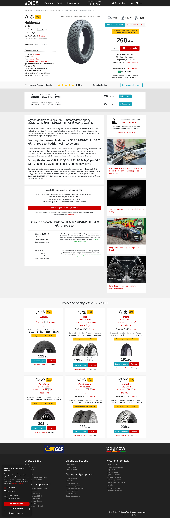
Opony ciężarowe (72, 491)
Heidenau (36, 54)
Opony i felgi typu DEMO (33, 496)
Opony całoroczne (72, 470)
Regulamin (111, 470)
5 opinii (92, 329)
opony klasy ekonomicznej (39, 61)
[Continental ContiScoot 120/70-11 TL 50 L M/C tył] (85, 419)
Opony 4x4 (69, 481)
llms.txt (121, 515)
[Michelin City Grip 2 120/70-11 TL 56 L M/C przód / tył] (126, 422)
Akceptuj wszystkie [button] (16, 504)
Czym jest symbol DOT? (32, 498)
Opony (47, 3)
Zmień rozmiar (28, 44)
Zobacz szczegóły (39, 361)
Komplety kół (73, 3)
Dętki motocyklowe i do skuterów (35, 477)
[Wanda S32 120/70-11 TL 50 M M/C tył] (43, 349)
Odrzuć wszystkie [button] (17, 509)
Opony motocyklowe (73, 486)
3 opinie (42, 36)
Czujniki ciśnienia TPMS (33, 480)
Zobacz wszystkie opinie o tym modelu (64, 208)
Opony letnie (70, 465)
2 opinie (133, 329)
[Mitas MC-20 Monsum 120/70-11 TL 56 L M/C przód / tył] (126, 349)
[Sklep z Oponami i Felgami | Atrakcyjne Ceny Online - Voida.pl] (32, 3)
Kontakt (109, 485)
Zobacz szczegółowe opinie (131, 85)
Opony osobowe (71, 478)
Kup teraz (51, 361)
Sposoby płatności (113, 475)
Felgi (59, 3)
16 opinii (133, 396)
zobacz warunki (132, 62)
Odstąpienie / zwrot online (116, 482)
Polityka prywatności (114, 477)
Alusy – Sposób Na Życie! (33, 506)
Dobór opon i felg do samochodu (35, 488)
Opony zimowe (71, 467)
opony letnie (34, 59)
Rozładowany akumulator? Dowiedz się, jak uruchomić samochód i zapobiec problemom (126, 170)
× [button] (29, 467)
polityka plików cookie (139, 515)
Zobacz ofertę (125, 96)
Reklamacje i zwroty (114, 480)
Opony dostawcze (72, 483)
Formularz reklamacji (114, 491)
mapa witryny (128, 515)
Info (123, 3)
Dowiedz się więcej (17, 483)
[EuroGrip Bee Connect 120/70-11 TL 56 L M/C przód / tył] (43, 418)
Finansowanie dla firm (40, 364)
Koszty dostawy (112, 472)
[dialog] (16, 490)
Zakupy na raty (112, 465)
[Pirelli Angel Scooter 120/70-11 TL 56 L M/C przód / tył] (85, 352)
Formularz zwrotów (113, 488)
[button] (17, 513)
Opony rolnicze (71, 493)
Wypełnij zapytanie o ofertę (126, 132)
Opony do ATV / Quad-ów (75, 488)
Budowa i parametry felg (32, 493)
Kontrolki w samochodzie (33, 501)
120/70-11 (34, 56)
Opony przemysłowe (73, 496)
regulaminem (70, 214)
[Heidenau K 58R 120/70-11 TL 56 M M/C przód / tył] (81, 41)
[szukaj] (131, 3)
